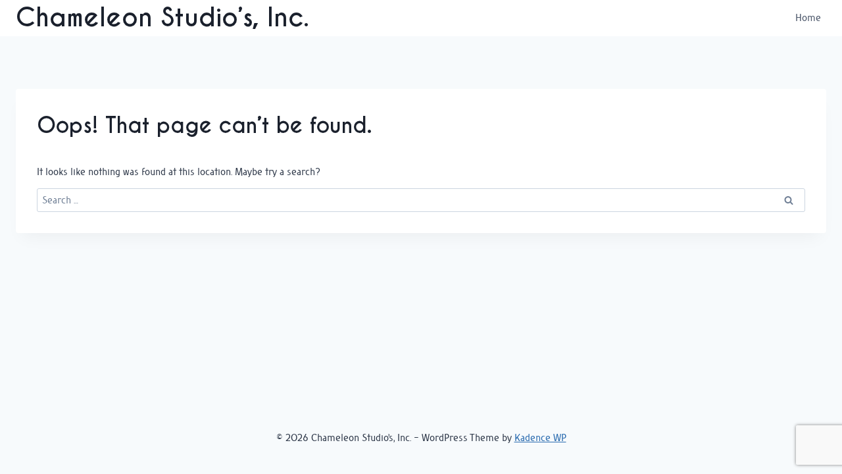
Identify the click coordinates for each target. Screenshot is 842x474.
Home (808, 17)
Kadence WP (540, 437)
